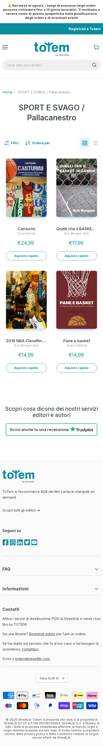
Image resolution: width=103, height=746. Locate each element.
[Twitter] (26, 541)
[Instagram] (12, 541)
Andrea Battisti (76, 345)
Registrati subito (42, 634)
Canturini (26, 228)
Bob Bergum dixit (76, 233)
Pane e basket (76, 340)
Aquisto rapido (26, 256)
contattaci (30, 649)
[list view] (95, 143)
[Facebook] (5, 541)
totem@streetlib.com (32, 658)
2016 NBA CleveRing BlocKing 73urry (41, 340)
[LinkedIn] (19, 541)
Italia (49, 678)
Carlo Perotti (26, 233)
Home (7, 92)
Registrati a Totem (85, 29)
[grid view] (85, 143)
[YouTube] (33, 541)
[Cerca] (94, 65)
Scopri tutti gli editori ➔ (21, 510)
